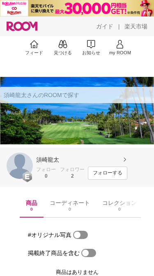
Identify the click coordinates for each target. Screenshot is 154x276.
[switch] (80, 235)
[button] (20, 166)
